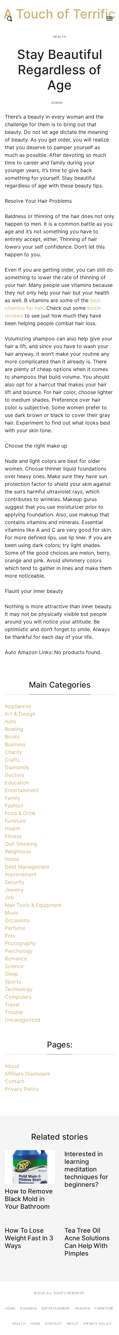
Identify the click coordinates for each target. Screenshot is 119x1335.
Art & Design (20, 714)
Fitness (13, 836)
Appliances (18, 706)
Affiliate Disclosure (27, 1073)
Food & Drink (20, 813)
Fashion (14, 805)
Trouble (14, 1012)
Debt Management (27, 867)
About (12, 1066)
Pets (10, 935)
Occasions (17, 920)
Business (15, 744)
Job (9, 897)
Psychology (19, 951)
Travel (12, 1004)
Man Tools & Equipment (33, 905)
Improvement (20, 874)
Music (12, 912)
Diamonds (17, 767)
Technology (19, 989)
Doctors (14, 775)
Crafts (12, 759)
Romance (16, 958)
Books (12, 736)
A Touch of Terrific (59, 14)
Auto (10, 721)
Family (12, 798)
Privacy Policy (22, 1089)
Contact (14, 1081)
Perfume (15, 928)
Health (59, 37)
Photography (20, 943)
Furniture (15, 821)
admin (57, 103)
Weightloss (18, 851)
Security (14, 882)
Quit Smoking (21, 844)
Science (14, 966)
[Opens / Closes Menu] (109, 18)
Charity (13, 752)
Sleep (11, 974)
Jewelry (14, 889)
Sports (13, 981)
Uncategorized (22, 1020)
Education (17, 782)
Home (12, 859)
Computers (18, 997)
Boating (14, 729)
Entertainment (22, 790)
